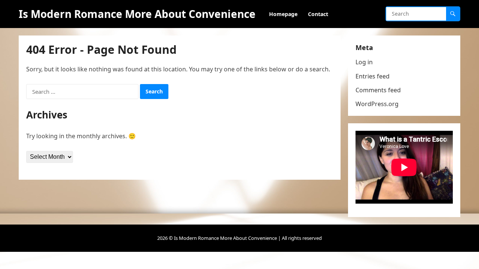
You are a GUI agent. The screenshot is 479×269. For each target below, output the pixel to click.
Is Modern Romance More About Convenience (137, 14)
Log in (364, 62)
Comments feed (378, 90)
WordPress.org (377, 104)
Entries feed (373, 76)
